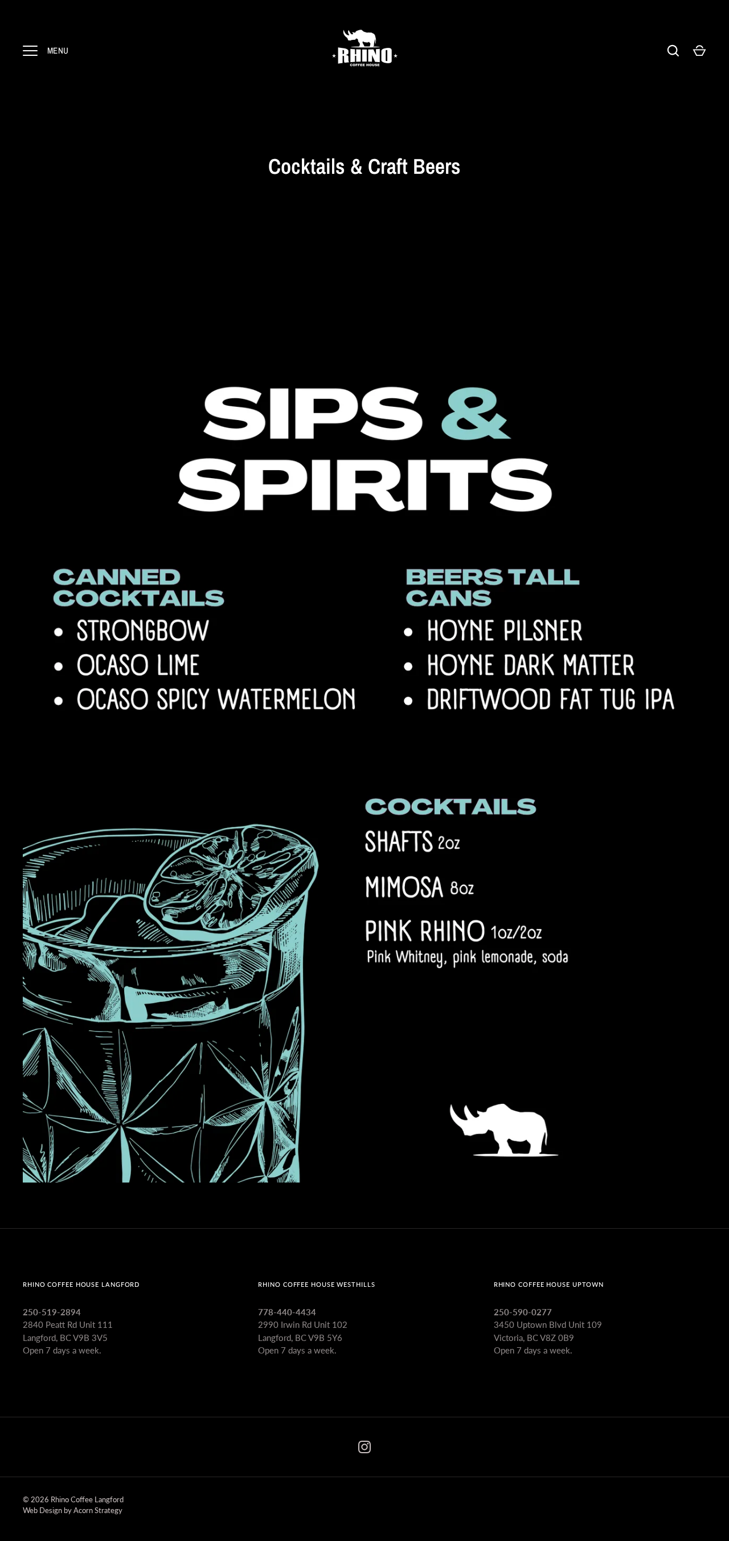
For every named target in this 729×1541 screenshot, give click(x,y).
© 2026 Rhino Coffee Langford (73, 1499)
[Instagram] (364, 1447)
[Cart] (699, 50)
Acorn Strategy (97, 1510)
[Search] (673, 50)
